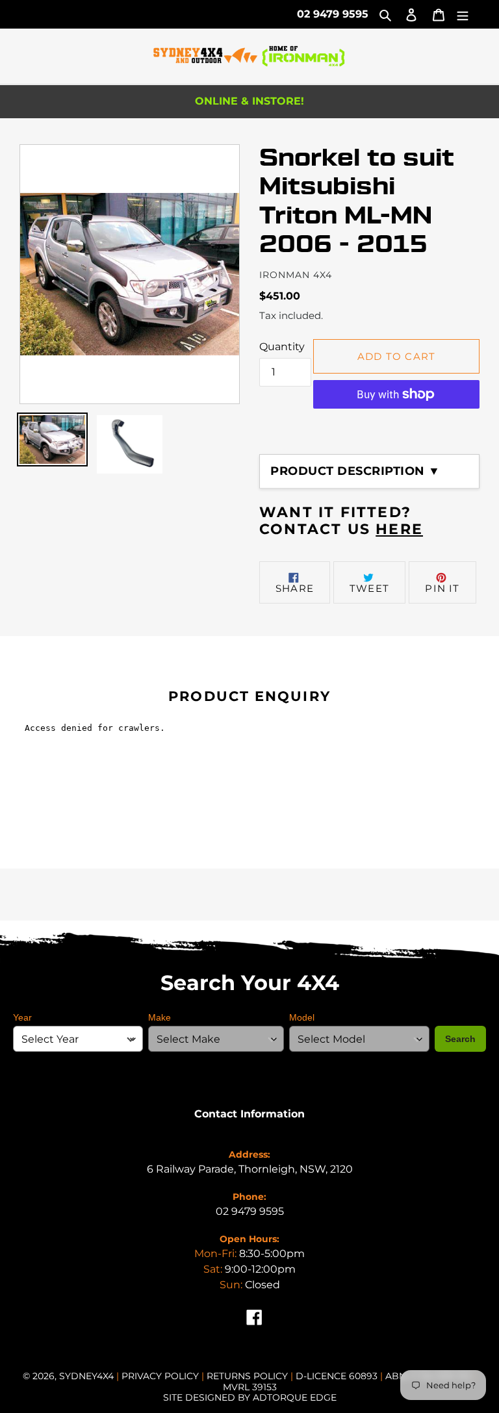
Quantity (282, 346)
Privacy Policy (161, 1376)
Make (159, 1017)
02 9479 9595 (332, 14)
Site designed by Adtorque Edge (250, 1397)
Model (301, 1017)
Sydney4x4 (86, 1376)
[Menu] (462, 14)
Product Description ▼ (355, 471)
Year (22, 1017)
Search (460, 1039)
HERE (399, 529)
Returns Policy (248, 1376)
